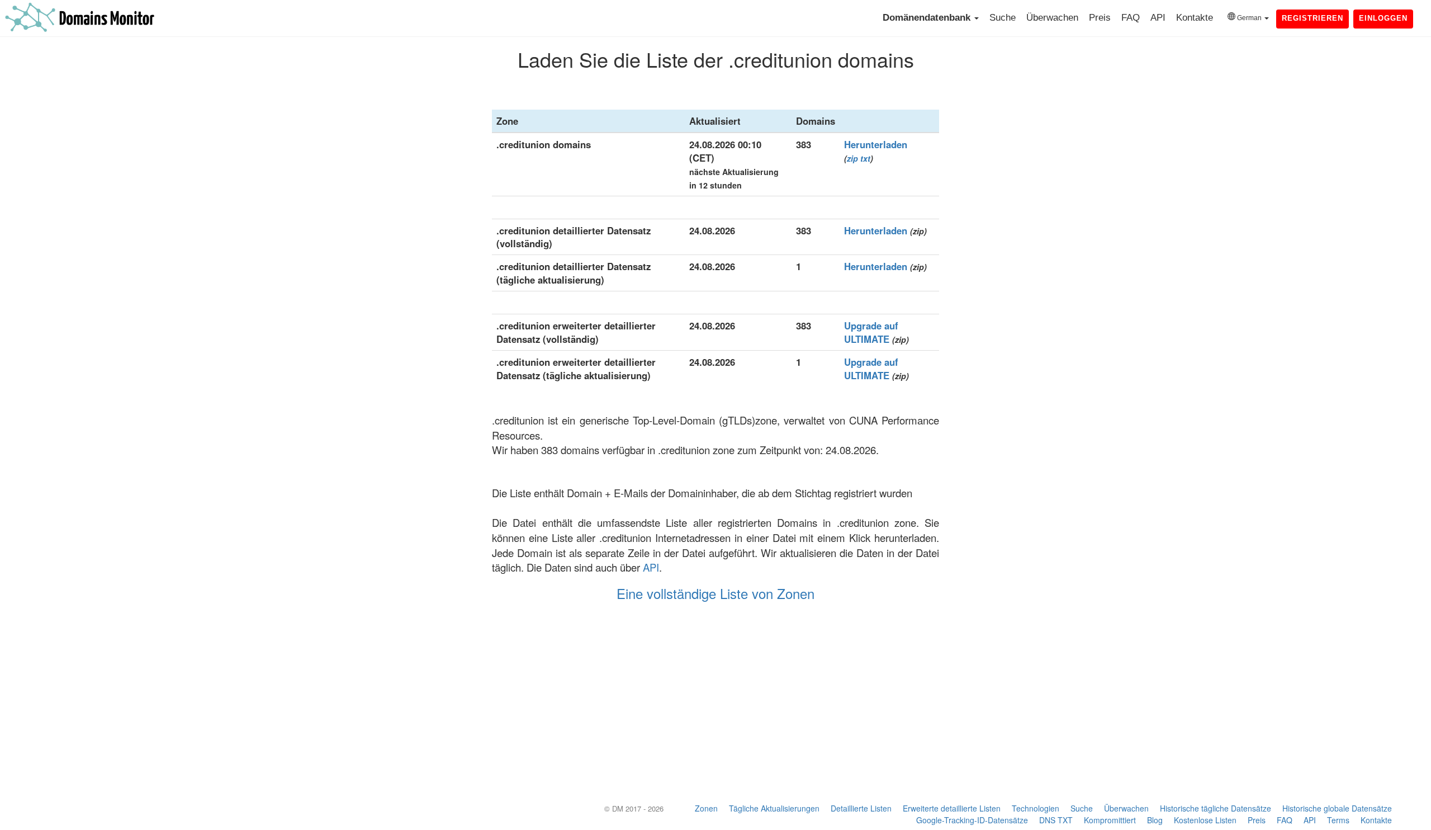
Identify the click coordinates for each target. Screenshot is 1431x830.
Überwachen (1052, 17)
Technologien (1035, 808)
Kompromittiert (1110, 820)
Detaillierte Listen (861, 808)
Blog (1155, 820)
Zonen (706, 808)
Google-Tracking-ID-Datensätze (972, 820)
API (1157, 17)
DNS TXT (1056, 820)
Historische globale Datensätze (1337, 808)
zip (852, 158)
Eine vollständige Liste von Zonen (715, 593)
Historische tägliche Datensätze (1215, 808)
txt (865, 158)
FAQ (1130, 17)
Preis (1100, 17)
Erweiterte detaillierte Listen (952, 808)
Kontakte (1194, 17)
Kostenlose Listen (1205, 820)
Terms (1338, 820)
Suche (1002, 17)
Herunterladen (875, 144)
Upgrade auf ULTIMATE (871, 332)
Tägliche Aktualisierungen (774, 808)
